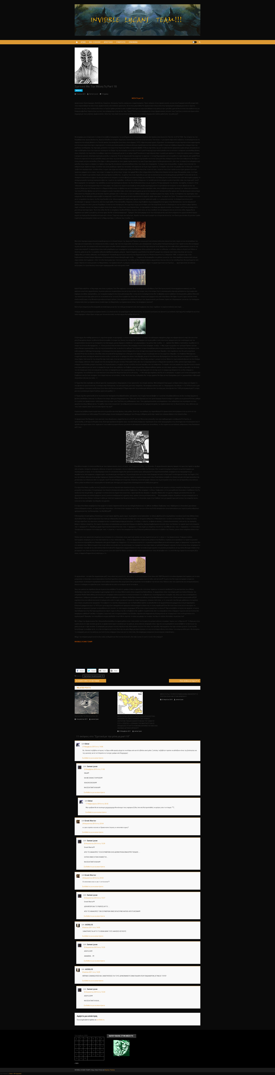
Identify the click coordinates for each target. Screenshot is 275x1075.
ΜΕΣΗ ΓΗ (78, 90)
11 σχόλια (105, 94)
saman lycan (93, 94)
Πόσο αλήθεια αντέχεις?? (188, 681)
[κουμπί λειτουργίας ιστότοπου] (194, 42)
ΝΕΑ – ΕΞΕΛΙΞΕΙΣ (94, 42)
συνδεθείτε (100, 1020)
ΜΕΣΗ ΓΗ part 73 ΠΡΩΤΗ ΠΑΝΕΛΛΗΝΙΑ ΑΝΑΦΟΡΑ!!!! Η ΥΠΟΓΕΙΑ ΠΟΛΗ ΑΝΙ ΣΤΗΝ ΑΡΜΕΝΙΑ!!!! (179, 695)
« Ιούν (77, 1063)
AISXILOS (89, 925)
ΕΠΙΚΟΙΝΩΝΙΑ (133, 42)
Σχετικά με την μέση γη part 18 (93, 676)
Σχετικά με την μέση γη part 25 (86, 716)
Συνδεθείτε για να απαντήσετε (92, 758)
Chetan (11, 1073)
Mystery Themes (110, 1070)
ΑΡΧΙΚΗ (83, 42)
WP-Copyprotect (17, 1073)
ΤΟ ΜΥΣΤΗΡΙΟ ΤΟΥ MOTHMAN (88, 681)
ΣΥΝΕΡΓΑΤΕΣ (120, 42)
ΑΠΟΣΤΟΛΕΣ (108, 42)
